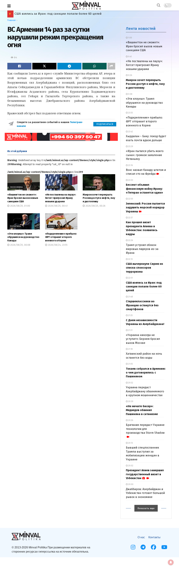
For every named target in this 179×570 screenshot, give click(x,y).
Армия (51, 226)
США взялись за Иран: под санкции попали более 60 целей (144, 286)
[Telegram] (143, 547)
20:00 (130, 484)
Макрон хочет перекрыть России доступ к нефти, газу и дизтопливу (99, 198)
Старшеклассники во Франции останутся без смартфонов (142, 305)
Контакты (154, 537)
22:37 (130, 217)
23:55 (130, 113)
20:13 (130, 443)
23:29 (130, 146)
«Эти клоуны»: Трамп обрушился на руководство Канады (23, 237)
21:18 (130, 349)
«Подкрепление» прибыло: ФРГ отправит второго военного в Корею (61, 237)
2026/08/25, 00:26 (95, 205)
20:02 (130, 465)
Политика (53, 187)
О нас (141, 537)
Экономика (16, 187)
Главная (11, 20)
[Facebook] (153, 547)
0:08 (130, 94)
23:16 (130, 165)
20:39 (130, 401)
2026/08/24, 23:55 (57, 244)
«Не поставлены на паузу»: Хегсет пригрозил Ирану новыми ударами (60, 198)
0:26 (130, 75)
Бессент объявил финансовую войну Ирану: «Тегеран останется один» (144, 188)
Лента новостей (141, 28)
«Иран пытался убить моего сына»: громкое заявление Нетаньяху (144, 155)
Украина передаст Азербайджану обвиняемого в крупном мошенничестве (145, 391)
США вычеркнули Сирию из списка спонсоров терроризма (144, 267)
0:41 (130, 56)
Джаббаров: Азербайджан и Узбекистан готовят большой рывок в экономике (145, 493)
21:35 (130, 315)
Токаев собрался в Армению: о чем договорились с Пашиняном (61, 14)
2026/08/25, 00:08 (19, 244)
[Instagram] (133, 547)
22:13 (130, 259)
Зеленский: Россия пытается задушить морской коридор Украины (145, 207)
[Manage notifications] (171, 562)
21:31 (130, 330)
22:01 (130, 278)
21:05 (130, 364)
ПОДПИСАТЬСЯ (104, 124)
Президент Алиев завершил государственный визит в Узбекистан (145, 474)
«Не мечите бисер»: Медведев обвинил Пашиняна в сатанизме (142, 410)
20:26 (130, 420)
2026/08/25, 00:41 (57, 205)
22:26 (130, 240)
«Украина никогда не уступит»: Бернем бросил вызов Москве (143, 339)
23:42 (130, 131)
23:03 (130, 180)
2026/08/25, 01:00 (19, 205)
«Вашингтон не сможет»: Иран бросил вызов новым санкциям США (22, 198)
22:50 (130, 199)
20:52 (130, 383)
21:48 (130, 296)
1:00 (130, 37)
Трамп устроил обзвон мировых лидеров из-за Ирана (142, 248)
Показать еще (146, 508)
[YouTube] (164, 547)
